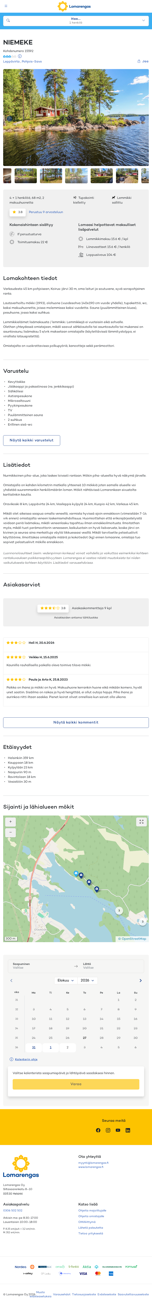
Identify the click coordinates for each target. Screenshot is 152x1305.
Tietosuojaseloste (84, 1294)
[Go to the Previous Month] (11, 980)
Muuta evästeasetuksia (40, 1294)
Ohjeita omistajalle (91, 1216)
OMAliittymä (87, 1222)
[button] (81, 876)
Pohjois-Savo (32, 62)
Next (142, 119)
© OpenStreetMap (132, 939)
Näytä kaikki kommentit (76, 723)
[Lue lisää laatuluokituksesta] (20, 57)
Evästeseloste (107, 1294)
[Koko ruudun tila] (141, 822)
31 (33, 1047)
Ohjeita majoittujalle (92, 1210)
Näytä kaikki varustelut (32, 440)
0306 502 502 (12, 1210)
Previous (9, 119)
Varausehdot (61, 1294)
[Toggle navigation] (6, 6)
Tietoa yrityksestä (90, 1233)
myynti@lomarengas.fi (93, 1163)
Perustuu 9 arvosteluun (46, 212)
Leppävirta (11, 62)
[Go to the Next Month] (140, 980)
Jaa (145, 61)
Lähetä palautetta (90, 1227)
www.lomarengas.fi (90, 1167)
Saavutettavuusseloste (133, 1294)
